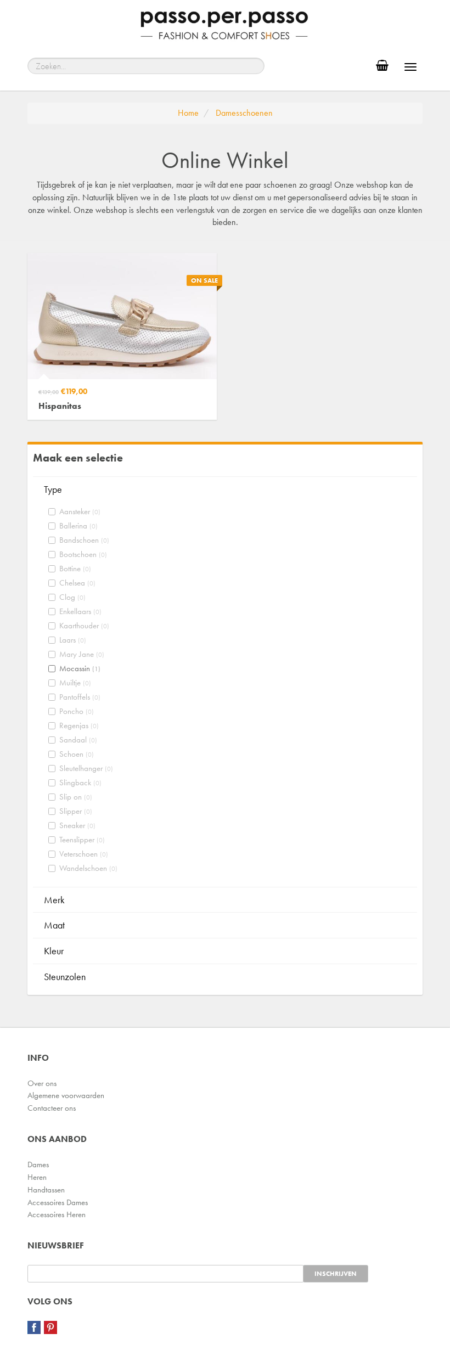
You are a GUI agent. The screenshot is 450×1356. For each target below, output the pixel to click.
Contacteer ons (51, 1107)
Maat (54, 925)
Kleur (54, 950)
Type (53, 489)
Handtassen (46, 1189)
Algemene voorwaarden (65, 1095)
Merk (54, 899)
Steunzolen (65, 976)
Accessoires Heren (56, 1214)
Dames (38, 1164)
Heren (37, 1177)
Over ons (42, 1083)
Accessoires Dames (57, 1202)
